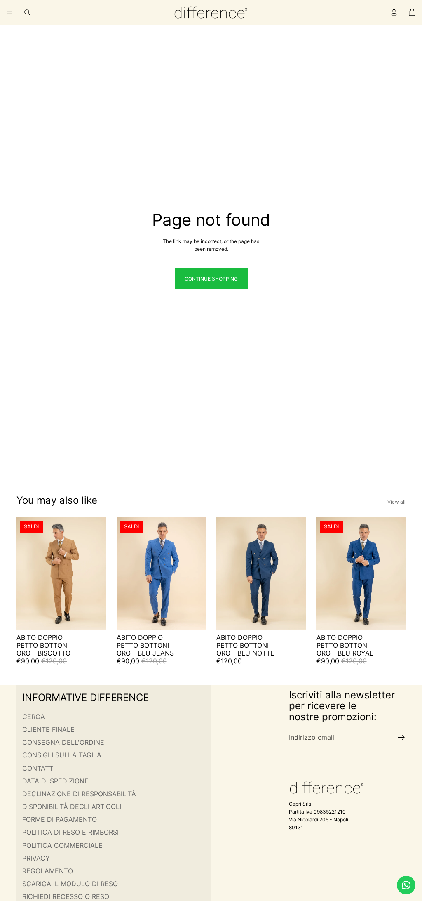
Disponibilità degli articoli (71, 806)
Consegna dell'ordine (63, 742)
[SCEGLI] (93, 616)
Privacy (36, 858)
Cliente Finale (48, 729)
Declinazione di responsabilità (79, 794)
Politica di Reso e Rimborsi (70, 832)
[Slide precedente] (25, 573)
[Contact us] (406, 885)
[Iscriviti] (401, 737)
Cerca (33, 716)
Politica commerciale (62, 845)
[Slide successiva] (97, 573)
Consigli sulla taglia (61, 755)
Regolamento (47, 871)
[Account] (394, 12)
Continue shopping (211, 279)
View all (396, 502)
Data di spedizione (55, 781)
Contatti (38, 768)
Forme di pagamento (59, 820)
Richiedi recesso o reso (65, 897)
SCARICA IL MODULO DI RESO (70, 884)
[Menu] (9, 12)
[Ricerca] (27, 12)
